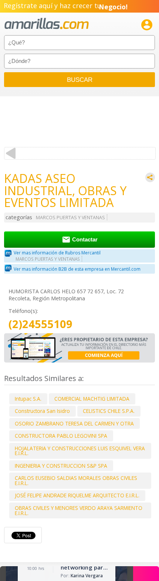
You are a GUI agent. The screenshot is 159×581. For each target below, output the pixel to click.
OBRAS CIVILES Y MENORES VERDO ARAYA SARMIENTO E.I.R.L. (78, 510)
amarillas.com (46, 24)
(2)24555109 (40, 324)
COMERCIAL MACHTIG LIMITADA (91, 398)
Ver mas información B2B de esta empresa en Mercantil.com (77, 269)
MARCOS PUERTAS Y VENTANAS (70, 217)
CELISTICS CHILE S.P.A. (109, 410)
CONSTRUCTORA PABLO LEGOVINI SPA (61, 435)
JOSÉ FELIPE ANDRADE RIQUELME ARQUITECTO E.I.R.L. (77, 495)
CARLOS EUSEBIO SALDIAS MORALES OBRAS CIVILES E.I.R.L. (76, 480)
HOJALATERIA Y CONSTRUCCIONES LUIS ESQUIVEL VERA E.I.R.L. (80, 451)
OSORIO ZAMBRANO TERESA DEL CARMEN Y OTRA (74, 423)
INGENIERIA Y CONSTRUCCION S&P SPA (61, 465)
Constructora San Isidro (42, 410)
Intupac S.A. (28, 398)
